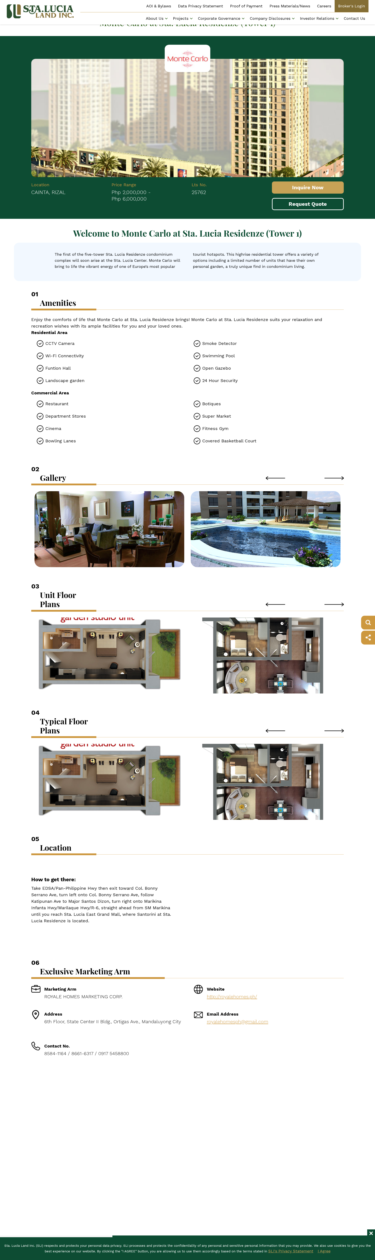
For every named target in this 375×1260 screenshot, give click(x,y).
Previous (275, 478)
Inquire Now (308, 187)
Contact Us (354, 18)
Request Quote (308, 204)
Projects (180, 18)
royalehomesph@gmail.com (237, 1021)
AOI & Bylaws (158, 6)
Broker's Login (351, 6)
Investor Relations (317, 18)
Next (334, 478)
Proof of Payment (246, 6)
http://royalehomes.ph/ (232, 996)
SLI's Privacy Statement (290, 1251)
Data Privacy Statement (200, 6)
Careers (324, 6)
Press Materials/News (290, 6)
